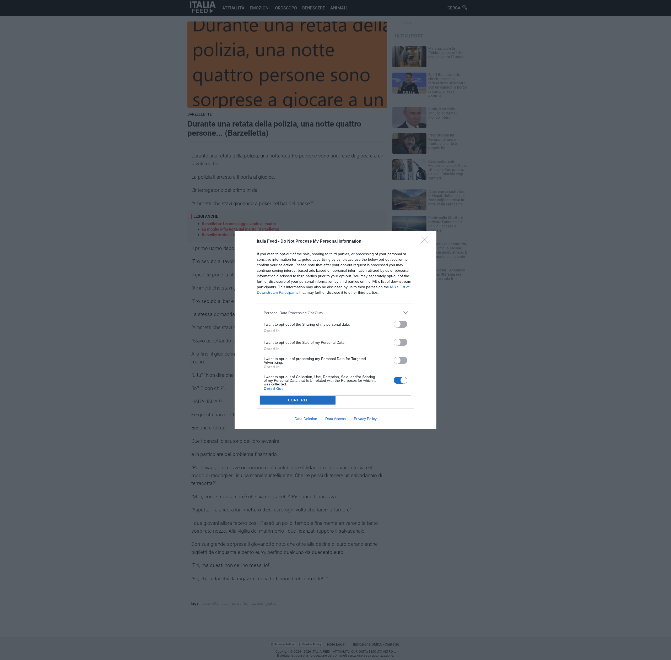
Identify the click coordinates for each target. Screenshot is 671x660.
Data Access (335, 419)
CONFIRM (297, 400)
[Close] (426, 242)
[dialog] (335, 330)
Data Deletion (306, 419)
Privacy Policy (365, 419)
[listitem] (335, 312)
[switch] (400, 324)
